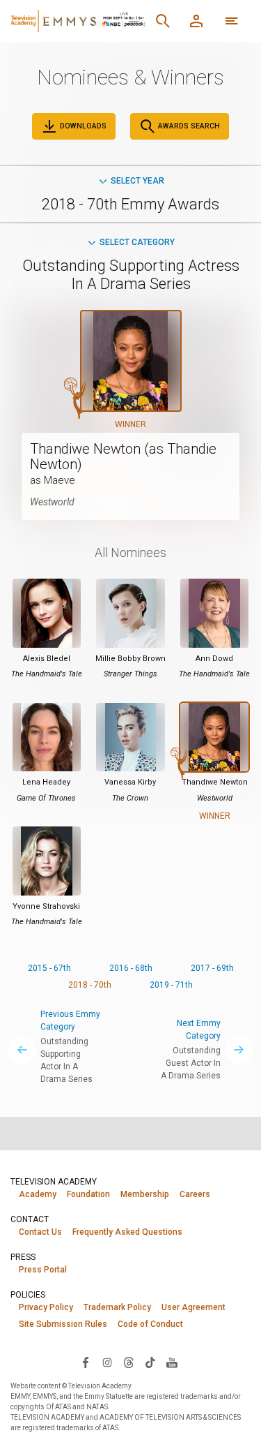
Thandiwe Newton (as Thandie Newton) (123, 456)
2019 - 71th (171, 985)
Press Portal (43, 1270)
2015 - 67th (49, 968)
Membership (144, 1194)
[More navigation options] (231, 21)
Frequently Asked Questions (127, 1232)
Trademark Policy (117, 1307)
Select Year (137, 181)
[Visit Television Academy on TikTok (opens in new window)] (150, 1361)
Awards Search (188, 126)
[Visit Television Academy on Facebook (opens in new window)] (86, 1361)
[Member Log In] (196, 21)
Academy (37, 1194)
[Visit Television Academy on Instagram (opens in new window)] (107, 1361)
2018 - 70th (89, 985)
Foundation (88, 1194)
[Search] (163, 21)
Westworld (52, 501)
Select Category (137, 242)
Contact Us (40, 1232)
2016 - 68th (130, 968)
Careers (195, 1194)
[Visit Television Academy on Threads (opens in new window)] (129, 1361)
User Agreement (193, 1307)
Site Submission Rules (63, 1324)
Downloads (82, 126)
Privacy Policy (46, 1307)
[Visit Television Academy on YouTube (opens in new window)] (172, 1361)
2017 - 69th (212, 968)
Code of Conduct (150, 1324)
